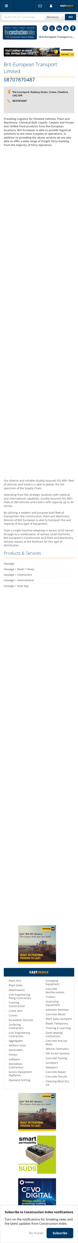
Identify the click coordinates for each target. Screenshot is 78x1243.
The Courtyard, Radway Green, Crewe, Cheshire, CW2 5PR (40, 93)
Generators (16, 1050)
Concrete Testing (56, 1058)
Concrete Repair (56, 1072)
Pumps (13, 1054)
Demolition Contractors (16, 1065)
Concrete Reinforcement (55, 990)
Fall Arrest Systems (58, 1053)
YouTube (66, 28)
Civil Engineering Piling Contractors (20, 996)
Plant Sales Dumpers (59, 1019)
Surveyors (52, 1063)
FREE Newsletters (40, 6)
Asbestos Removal (57, 1009)
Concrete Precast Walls (56, 1042)
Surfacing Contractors (16, 1026)
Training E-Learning (58, 1028)
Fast (66, 5)
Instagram (45, 28)
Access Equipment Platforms (20, 1073)
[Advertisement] (39, 312)
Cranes (13, 1015)
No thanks (36, 1233)
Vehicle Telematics (57, 1049)
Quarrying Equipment (53, 1003)
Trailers (50, 997)
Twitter (52, 28)
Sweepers (52, 1067)
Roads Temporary (57, 1023)
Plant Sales (16, 985)
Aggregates (16, 1041)
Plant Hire (15, 980)
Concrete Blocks (56, 1014)
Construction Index (20, 33)
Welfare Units (17, 1045)
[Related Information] (39, 55)
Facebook (73, 28)
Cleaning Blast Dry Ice (57, 1082)
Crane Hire (15, 1011)
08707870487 (19, 80)
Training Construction (17, 1004)
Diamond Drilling (19, 1080)
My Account (51, 6)
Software (14, 1059)
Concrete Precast (56, 1076)
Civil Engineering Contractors (19, 1034)
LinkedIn (59, 28)
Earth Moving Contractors (54, 1034)
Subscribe (60, 1233)
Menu (6, 6)
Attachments (17, 990)
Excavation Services (21, 1020)
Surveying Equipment (53, 982)
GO (71, 17)
